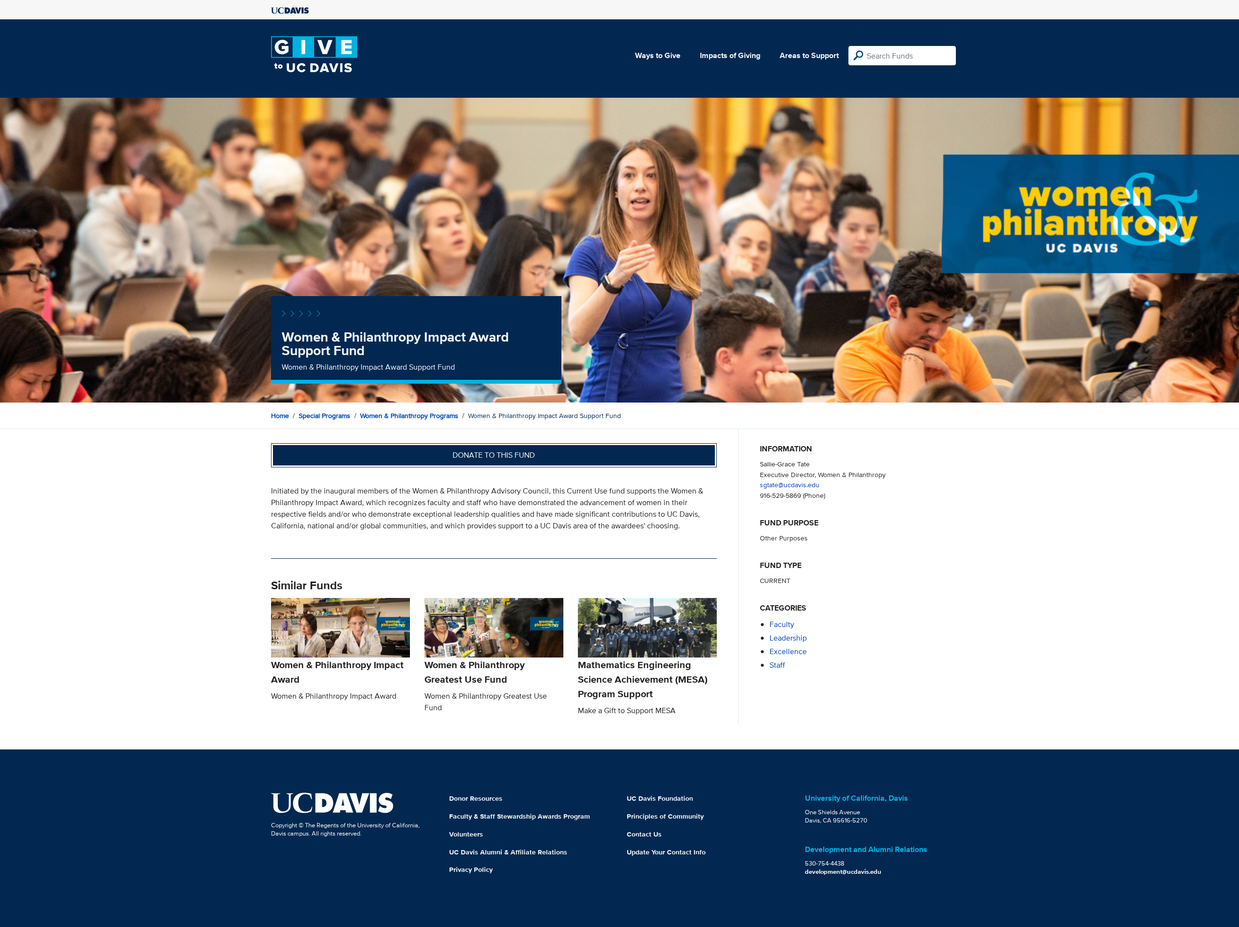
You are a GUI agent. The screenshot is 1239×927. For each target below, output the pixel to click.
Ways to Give (657, 55)
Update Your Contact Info (666, 852)
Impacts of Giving (730, 55)
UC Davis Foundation (660, 798)
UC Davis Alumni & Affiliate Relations (508, 852)
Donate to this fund (494, 455)
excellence (788, 651)
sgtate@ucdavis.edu (789, 484)
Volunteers (466, 834)
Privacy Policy (471, 869)
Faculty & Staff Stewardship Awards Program (519, 816)
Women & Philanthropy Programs (409, 415)
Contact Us (644, 834)
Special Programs (324, 415)
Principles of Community (665, 816)
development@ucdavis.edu (843, 871)
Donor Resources (475, 798)
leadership (788, 637)
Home (280, 415)
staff (777, 665)
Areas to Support (809, 55)
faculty (782, 624)
